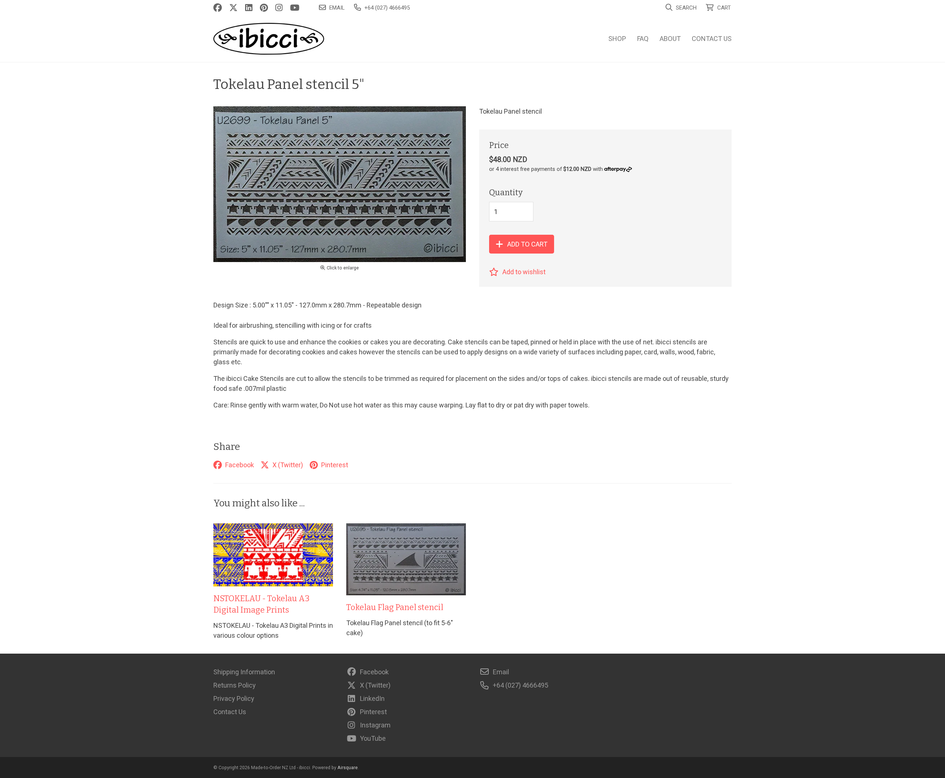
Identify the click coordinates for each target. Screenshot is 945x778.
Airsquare (347, 767)
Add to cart (527, 244)
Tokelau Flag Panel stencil (394, 607)
